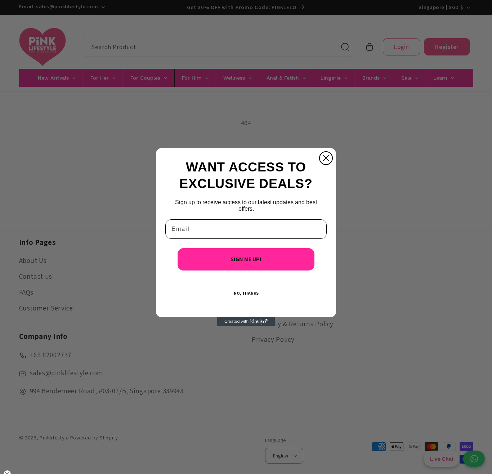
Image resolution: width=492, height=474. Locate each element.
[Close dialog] (325, 158)
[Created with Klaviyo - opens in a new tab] (246, 321)
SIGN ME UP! (246, 259)
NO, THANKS (246, 293)
